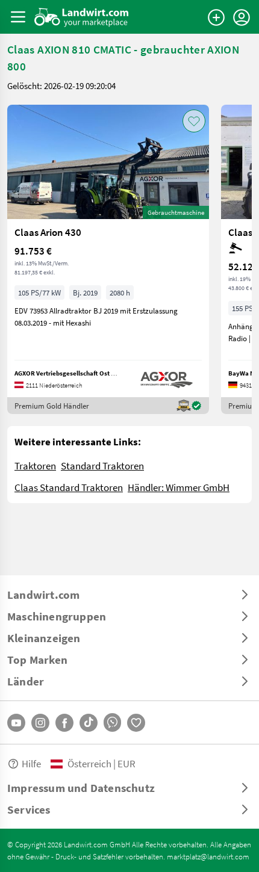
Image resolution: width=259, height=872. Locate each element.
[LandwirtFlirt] (136, 723)
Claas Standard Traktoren (68, 487)
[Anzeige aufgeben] (216, 17)
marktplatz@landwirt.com (208, 856)
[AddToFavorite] (194, 121)
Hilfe (31, 763)
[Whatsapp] (112, 722)
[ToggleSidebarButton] (18, 16)
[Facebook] (64, 723)
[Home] (82, 16)
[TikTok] (89, 723)
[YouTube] (16, 723)
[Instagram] (40, 723)
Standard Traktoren (102, 465)
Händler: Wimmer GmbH (178, 487)
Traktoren (35, 465)
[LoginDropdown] (241, 17)
